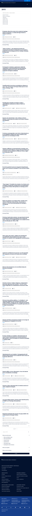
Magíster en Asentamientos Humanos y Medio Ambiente (12, 57)
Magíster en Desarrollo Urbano (21, 108)
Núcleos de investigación (6, 16)
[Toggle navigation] (27, 1)
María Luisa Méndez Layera (8, 437)
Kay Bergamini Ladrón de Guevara (9, 444)
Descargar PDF (5, 44)
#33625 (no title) (5, 21)
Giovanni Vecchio (6, 440)
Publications (4, 17)
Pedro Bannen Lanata (7, 443)
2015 (16, 55)
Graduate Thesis (5, 18)
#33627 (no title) (5, 22)
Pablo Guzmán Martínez (7, 438)
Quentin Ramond (6, 441)
